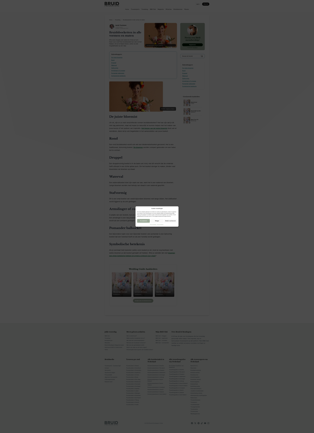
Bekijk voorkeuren (170, 221)
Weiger (157, 221)
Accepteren (143, 221)
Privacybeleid (153, 224)
